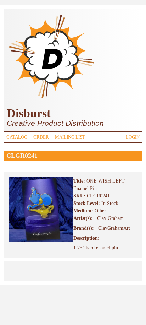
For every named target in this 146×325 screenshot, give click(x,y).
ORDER (41, 137)
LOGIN (133, 137)
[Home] (51, 99)
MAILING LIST (70, 137)
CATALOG (16, 137)
